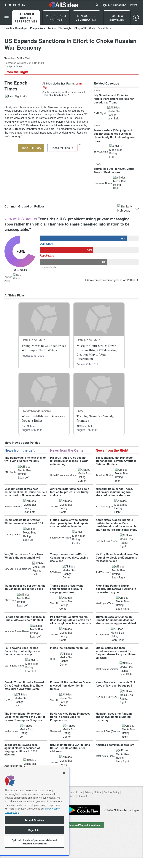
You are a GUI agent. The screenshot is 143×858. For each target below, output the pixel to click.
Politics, (21, 58)
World (28, 58)
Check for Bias (60, 148)
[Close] (64, 773)
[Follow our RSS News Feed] (23, 4)
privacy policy (52, 808)
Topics (51, 28)
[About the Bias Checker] (80, 144)
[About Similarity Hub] (137, 208)
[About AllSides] (136, 17)
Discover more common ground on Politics (110, 280)
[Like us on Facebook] (5, 4)
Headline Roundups (15, 28)
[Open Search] (97, 5)
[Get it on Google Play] (83, 810)
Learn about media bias (54, 94)
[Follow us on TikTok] (19, 4)
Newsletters (104, 28)
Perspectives (37, 28)
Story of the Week (84, 28)
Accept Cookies (34, 820)
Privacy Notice (93, 792)
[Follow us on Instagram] (14, 4)
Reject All (34, 830)
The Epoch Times (13, 66)
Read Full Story (31, 148)
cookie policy (12, 812)
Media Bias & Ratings (56, 17)
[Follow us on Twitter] (10, 4)
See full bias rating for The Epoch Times (62, 91)
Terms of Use (74, 792)
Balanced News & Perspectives (26, 17)
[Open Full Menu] (6, 18)
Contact (82, 796)
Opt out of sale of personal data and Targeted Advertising (71, 825)
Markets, (11, 58)
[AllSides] (63, 5)
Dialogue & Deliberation (86, 17)
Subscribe (119, 5)
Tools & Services (116, 17)
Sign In (105, 5)
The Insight (65, 28)
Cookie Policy (111, 792)
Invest (133, 5)
